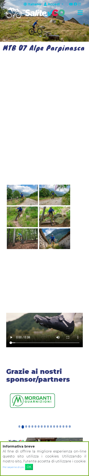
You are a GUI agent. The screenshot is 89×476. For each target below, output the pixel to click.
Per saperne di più (13, 467)
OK (29, 467)
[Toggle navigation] (80, 13)
